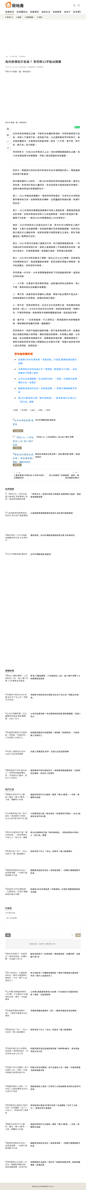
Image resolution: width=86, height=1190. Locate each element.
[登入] (74, 5)
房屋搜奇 (34, 11)
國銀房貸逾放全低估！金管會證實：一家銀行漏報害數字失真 (47, 390)
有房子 (67, 11)
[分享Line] (7, 135)
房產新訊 (9, 11)
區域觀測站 (22, 11)
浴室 (40, 17)
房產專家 (57, 11)
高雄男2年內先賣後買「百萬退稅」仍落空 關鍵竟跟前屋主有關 (47, 361)
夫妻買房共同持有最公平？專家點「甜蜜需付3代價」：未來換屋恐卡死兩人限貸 (47, 371)
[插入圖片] (72, 935)
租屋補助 (30, 17)
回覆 (78, 935)
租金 (33, 410)
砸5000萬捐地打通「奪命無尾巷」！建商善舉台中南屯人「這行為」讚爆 (47, 399)
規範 (8, 935)
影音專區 (77, 11)
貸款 (41, 410)
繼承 (20, 17)
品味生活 (45, 11)
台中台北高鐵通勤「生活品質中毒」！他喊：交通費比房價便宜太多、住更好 (47, 380)
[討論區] (7, 141)
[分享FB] (7, 128)
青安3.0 (10, 17)
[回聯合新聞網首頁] (8, 4)
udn (6, 56)
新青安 (24, 410)
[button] (78, 5)
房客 (48, 410)
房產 (16, 410)
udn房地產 (13, 56)
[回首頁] (14, 4)
